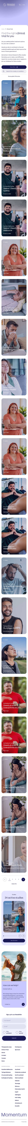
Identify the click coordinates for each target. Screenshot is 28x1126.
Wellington (18, 1094)
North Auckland (19, 1075)
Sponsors (17, 1049)
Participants (18, 1047)
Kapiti (16, 1092)
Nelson (17, 1100)
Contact (3, 1055)
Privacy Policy (24, 1121)
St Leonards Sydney (6, 1075)
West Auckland (19, 1078)
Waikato (17, 1080)
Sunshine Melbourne (6, 1069)
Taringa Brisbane (6, 1072)
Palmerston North (20, 1089)
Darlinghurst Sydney (7, 1078)
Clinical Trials (5, 1049)
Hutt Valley (18, 1097)
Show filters (13, 67)
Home (2, 29)
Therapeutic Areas (6, 1047)
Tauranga (17, 1083)
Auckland (17, 1069)
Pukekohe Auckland (20, 1072)
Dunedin (17, 1106)
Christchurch (18, 1103)
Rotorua (17, 1086)
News (3, 1061)
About (3, 1052)
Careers (3, 1058)
